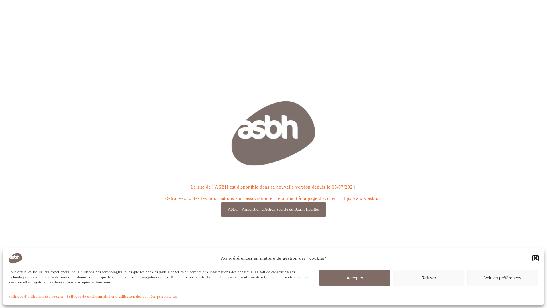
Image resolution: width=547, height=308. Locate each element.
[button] (535, 258)
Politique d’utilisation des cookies (36, 297)
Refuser (428, 277)
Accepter (354, 277)
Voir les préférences (502, 277)
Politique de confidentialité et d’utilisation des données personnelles (122, 297)
